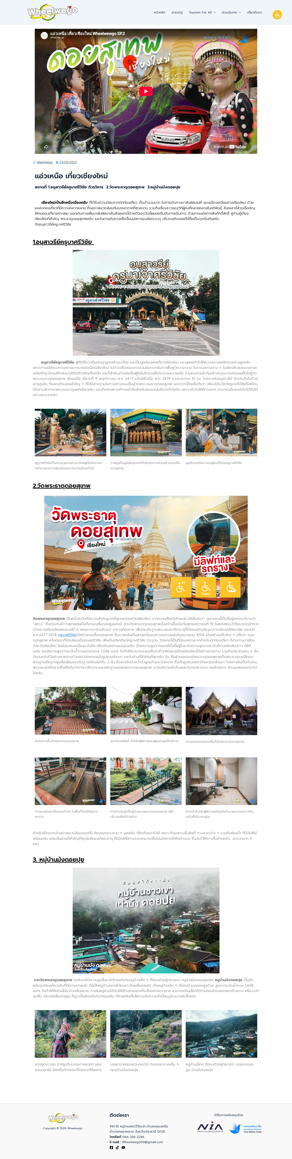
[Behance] (123, 1147)
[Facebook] (111, 1147)
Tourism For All (200, 12)
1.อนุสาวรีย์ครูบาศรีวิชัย (63, 242)
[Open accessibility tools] (277, 14)
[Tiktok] (117, 1147)
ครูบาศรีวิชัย (67, 635)
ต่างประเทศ (229, 12)
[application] (214, 12)
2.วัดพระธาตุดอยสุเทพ (62, 485)
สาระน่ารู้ (177, 12)
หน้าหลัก (159, 12)
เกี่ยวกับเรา (254, 12)
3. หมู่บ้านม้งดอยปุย (58, 859)
